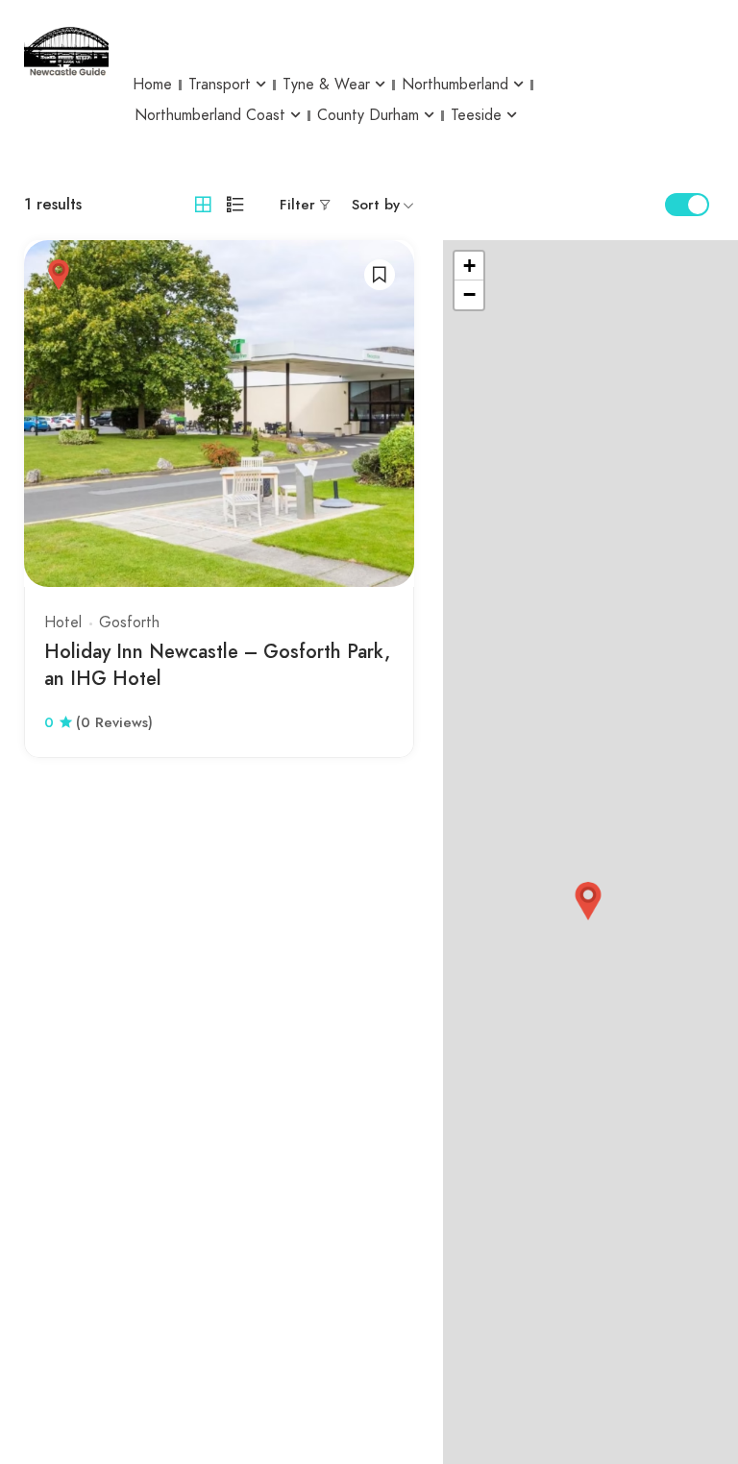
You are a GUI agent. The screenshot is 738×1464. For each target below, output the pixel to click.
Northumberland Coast (210, 115)
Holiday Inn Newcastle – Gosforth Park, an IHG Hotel (217, 665)
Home (152, 84)
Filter (297, 204)
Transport (219, 84)
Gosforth (129, 622)
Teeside (476, 115)
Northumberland (455, 84)
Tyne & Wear (326, 84)
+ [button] (469, 266)
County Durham (368, 115)
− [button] (469, 294)
